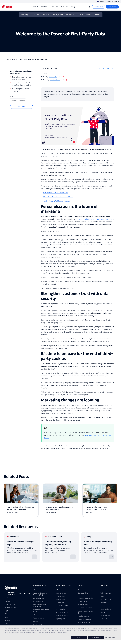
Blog (8, 59)
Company (97, 14)
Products (35, 7)
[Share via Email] (108, 68)
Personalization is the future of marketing (21, 72)
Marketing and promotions (18, 100)
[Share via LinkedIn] (104, 68)
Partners (88, 14)
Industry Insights (58, 14)
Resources (64, 7)
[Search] (89, 7)
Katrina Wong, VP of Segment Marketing (57, 201)
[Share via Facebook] (95, 68)
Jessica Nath (53, 77)
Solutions (44, 7)
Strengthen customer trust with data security (21, 78)
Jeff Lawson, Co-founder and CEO (55, 193)
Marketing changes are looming (20, 90)
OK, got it (79, 637)
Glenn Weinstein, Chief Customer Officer (58, 197)
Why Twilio (54, 7)
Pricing (73, 7)
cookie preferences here (90, 630)
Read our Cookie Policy (110, 637)
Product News (70, 14)
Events (80, 14)
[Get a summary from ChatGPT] (20, 593)
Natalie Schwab (55, 80)
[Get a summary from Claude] (29, 593)
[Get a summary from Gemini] (25, 593)
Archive (14, 59)
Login (115, 1)
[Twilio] (7, 7)
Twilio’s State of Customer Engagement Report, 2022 (94, 219)
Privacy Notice (35, 632)
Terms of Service (62, 632)
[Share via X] (99, 68)
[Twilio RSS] (112, 68)
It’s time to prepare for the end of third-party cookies (21, 84)
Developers (46, 14)
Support (109, 1)
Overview (36, 14)
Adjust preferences (96, 637)
